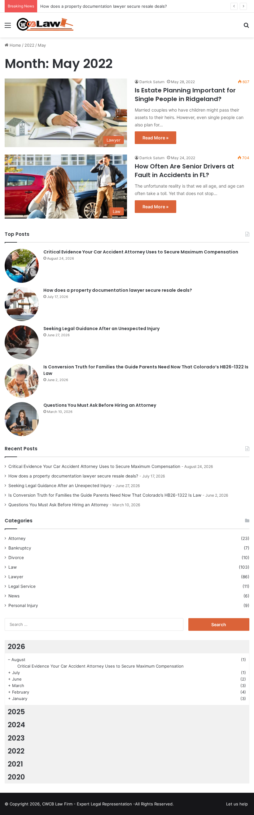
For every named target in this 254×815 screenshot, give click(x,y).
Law (12, 567)
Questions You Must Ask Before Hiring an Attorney (99, 405)
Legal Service (22, 586)
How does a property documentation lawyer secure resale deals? (103, 6)
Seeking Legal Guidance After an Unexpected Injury (101, 328)
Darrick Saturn (151, 81)
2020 (16, 777)
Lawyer (15, 576)
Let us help (237, 803)
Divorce (16, 557)
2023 (16, 738)
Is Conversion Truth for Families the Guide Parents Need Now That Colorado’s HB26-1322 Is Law (104, 495)
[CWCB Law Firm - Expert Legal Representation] (44, 25)
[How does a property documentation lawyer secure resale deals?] (22, 304)
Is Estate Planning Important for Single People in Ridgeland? (185, 94)
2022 (29, 45)
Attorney (17, 538)
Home (14, 45)
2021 (15, 764)
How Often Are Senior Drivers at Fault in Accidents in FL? (184, 170)
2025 (16, 712)
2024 (16, 725)
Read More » (155, 137)
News (14, 595)
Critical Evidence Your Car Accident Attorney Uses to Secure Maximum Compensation (140, 252)
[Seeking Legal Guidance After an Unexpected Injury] (22, 342)
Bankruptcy (19, 547)
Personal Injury (23, 605)
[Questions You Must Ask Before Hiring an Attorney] (22, 419)
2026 (16, 647)
